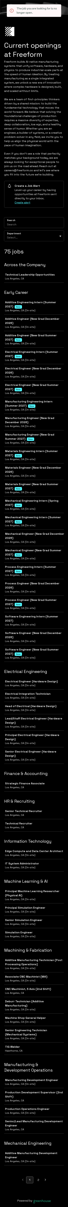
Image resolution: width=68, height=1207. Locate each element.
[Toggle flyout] (60, 236)
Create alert (22, 202)
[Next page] (45, 1180)
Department (14, 233)
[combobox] (7, 238)
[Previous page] (22, 1180)
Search (11, 220)
